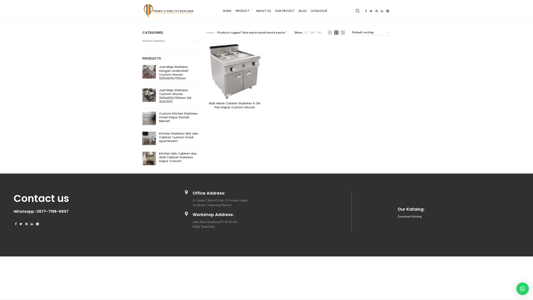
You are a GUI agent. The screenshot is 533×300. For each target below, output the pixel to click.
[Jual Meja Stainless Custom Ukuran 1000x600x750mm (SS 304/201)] (149, 96)
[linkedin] (382, 11)
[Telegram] (388, 11)
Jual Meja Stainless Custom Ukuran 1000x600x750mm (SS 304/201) (175, 96)
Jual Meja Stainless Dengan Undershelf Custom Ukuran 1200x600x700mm (173, 72)
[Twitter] (371, 11)
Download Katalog (410, 216)
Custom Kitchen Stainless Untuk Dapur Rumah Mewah (178, 117)
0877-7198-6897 (52, 211)
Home (210, 32)
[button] (522, 288)
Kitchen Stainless (153, 40)
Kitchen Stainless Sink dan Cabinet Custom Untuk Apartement (178, 137)
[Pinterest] (376, 11)
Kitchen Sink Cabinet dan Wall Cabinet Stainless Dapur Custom (178, 157)
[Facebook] (366, 11)
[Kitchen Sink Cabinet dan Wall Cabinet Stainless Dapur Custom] (149, 158)
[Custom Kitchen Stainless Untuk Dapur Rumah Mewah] (149, 118)
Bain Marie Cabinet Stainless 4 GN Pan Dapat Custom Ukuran (234, 105)
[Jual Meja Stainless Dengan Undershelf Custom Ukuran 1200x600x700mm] (149, 73)
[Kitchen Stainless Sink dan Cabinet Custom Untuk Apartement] (149, 138)
